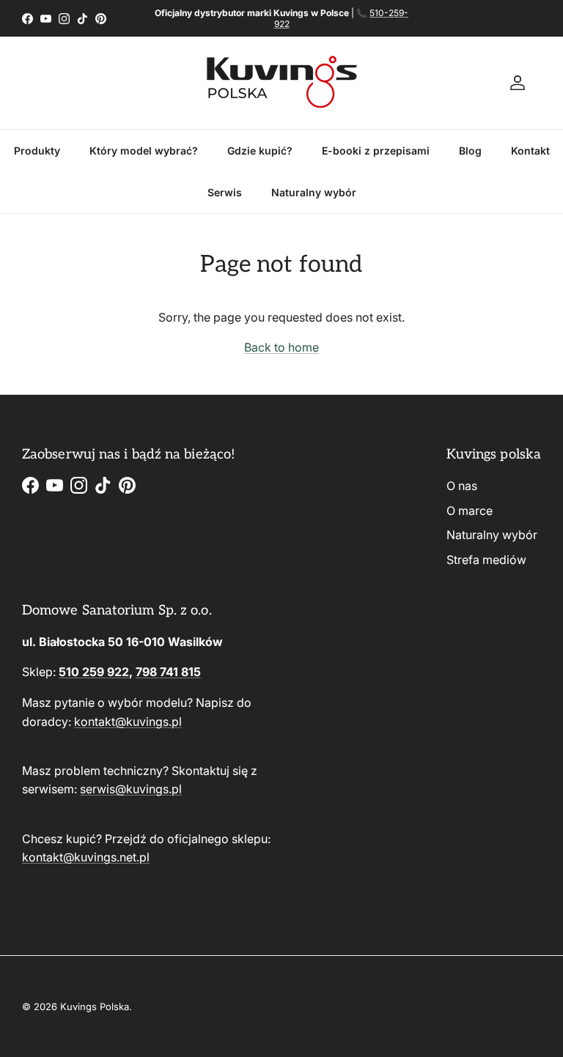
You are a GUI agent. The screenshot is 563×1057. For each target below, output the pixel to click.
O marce (469, 510)
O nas (461, 485)
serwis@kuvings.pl (131, 789)
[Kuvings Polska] (282, 82)
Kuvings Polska (94, 1006)
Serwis (224, 192)
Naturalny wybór (313, 192)
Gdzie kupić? (259, 150)
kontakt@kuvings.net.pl (86, 857)
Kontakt (530, 150)
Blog (470, 150)
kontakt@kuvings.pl (128, 721)
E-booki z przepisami (376, 150)
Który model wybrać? (143, 150)
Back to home (281, 347)
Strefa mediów (486, 559)
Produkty (37, 150)
